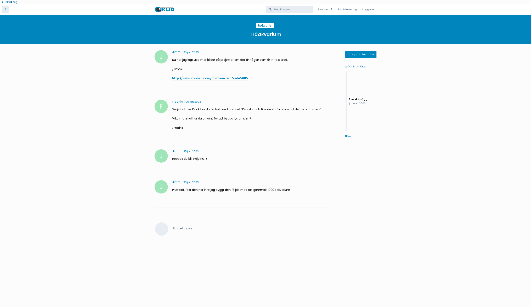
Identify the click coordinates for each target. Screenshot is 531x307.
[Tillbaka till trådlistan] (5, 9)
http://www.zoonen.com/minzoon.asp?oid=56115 (210, 78)
